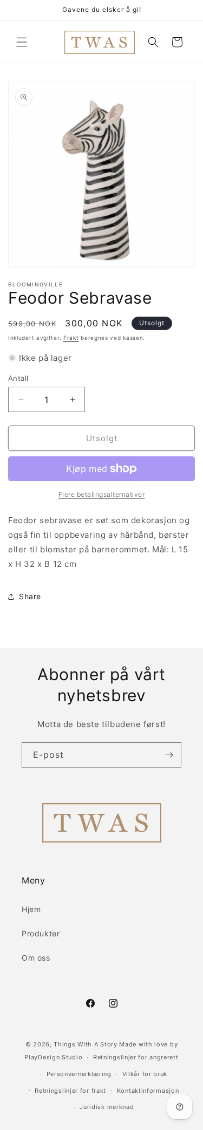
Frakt (71, 337)
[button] (22, 42)
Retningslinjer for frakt (70, 1090)
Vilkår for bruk (145, 1074)
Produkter (41, 933)
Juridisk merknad (107, 1107)
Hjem (31, 909)
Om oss (36, 957)
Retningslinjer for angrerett (136, 1057)
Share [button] (30, 596)
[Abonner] (169, 755)
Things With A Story (85, 1044)
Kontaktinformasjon (148, 1090)
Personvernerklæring (79, 1074)
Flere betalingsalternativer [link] (101, 494)
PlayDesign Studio (53, 1057)
